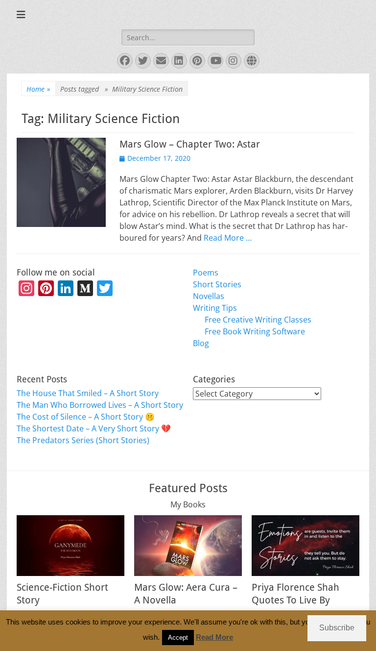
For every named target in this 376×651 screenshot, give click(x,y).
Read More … (228, 237)
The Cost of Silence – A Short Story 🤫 (86, 416)
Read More (214, 637)
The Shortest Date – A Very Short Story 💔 (94, 428)
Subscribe (336, 628)
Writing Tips (215, 307)
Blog (201, 343)
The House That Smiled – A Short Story (88, 393)
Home (38, 89)
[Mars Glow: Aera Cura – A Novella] (188, 545)
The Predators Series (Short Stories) (83, 440)
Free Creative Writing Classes (258, 319)
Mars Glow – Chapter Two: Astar (189, 144)
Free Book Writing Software (255, 331)
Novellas (208, 296)
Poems (205, 272)
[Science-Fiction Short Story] (70, 545)
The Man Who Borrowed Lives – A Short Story (100, 405)
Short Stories (217, 284)
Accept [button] (178, 637)
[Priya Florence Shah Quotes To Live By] (305, 545)
